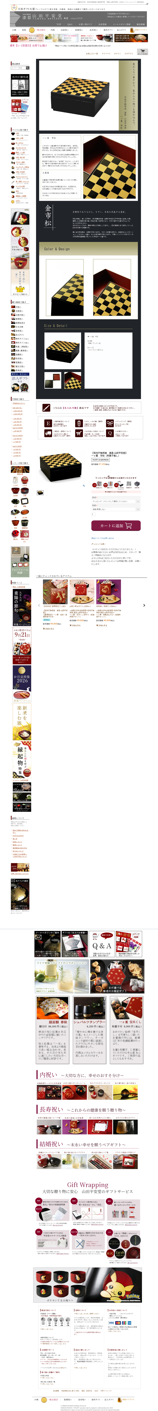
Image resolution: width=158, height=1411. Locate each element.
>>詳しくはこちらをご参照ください (86, 1314)
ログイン (117, 54)
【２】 (95, 505)
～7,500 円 (17, 442)
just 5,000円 (17, 446)
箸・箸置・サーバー (22, 181)
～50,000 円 (17, 419)
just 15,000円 (18, 428)
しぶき (15, 485)
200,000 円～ (17, 408)
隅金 (24, 506)
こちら (61, 1368)
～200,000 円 (17, 411)
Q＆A (96, 1391)
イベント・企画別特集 (20, 780)
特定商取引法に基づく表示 (70, 1391)
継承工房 (20, 474)
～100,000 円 (17, 414)
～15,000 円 (17, 431)
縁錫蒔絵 (25, 528)
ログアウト (129, 54)
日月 (15, 506)
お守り (18, 201)
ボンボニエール (21, 148)
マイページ (106, 54)
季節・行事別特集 (19, 587)
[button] (39, 605)
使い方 (15, 839)
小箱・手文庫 (20, 172)
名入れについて (18, 851)
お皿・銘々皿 (20, 157)
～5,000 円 (17, 449)
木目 (15, 528)
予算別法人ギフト (19, 403)
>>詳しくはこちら (46, 1329)
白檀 (24, 495)
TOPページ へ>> (106, 1391)
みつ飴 (25, 517)
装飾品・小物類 (21, 196)
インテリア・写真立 (22, 167)
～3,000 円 (17, 456)
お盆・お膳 (19, 138)
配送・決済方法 (87, 1391)
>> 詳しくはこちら (47, 1378)
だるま (25, 485)
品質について (17, 842)
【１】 (95, 497)
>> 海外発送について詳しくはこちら (53, 1344)
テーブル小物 (20, 186)
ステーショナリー (22, 177)
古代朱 (15, 495)
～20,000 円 (17, 425)
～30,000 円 (17, 422)
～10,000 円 (17, 439)
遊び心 (15, 539)
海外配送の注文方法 (20, 848)
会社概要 (56, 1391)
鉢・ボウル (19, 143)
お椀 (17, 133)
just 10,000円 (18, 436)
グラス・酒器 (20, 162)
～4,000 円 (17, 452)
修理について (17, 845)
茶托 (17, 191)
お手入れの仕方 (18, 836)
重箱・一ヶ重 (20, 152)
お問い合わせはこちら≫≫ (20, 874)
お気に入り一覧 (92, 54)
